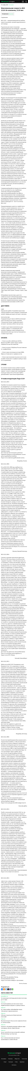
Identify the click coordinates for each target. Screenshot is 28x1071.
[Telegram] (6, 989)
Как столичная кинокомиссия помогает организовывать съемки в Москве (10, 1038)
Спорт (5, 1062)
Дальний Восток (4, 996)
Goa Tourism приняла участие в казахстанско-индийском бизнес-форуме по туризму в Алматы (13, 1004)
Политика (10, 1059)
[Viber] (10, 989)
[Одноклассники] (4, 989)
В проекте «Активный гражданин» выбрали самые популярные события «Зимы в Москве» (13, 1027)
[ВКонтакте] (2, 989)
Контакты (14, 1065)
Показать (11, 14)
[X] (8, 989)
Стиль (16, 1062)
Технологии (24, 1059)
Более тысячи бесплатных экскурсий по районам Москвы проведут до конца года (13, 1033)
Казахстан (3, 1002)
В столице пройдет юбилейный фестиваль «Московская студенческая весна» (11, 1010)
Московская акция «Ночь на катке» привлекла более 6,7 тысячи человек (13, 1021)
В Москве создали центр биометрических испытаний (11, 1016)
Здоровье (22, 1062)
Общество (3, 1007)
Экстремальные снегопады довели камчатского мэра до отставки (14, 999)
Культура (11, 1062)
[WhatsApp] (12, 989)
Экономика (11, 5)
